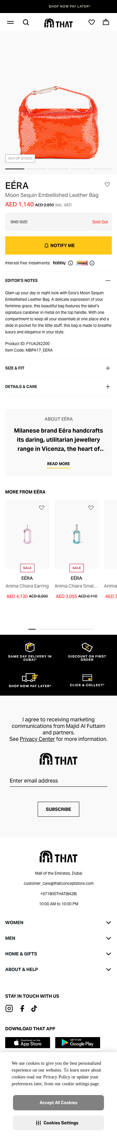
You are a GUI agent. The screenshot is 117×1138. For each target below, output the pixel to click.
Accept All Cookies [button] (58, 1102)
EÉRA (17, 185)
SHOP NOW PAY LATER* (58, 6)
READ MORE (58, 463)
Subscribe (58, 809)
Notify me (62, 245)
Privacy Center (37, 739)
